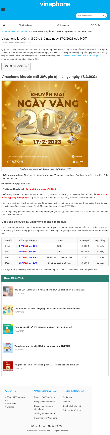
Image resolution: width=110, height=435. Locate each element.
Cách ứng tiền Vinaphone (45, 418)
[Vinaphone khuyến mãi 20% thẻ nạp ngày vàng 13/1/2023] (8, 348)
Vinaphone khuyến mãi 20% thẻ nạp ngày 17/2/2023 (85, 56)
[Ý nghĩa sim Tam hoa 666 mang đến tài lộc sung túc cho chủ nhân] (8, 366)
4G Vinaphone (63, 25)
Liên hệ (66, 401)
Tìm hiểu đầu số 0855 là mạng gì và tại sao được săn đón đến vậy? (47, 308)
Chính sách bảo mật (72, 406)
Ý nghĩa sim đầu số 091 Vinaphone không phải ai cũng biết (43, 327)
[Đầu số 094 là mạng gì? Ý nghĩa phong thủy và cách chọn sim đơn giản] (8, 291)
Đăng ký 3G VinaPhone (44, 397)
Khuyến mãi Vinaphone (19, 31)
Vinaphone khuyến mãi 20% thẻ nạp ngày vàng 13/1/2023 (42, 346)
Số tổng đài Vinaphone (44, 413)
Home (4, 31)
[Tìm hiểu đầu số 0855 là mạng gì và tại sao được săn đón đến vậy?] (8, 310)
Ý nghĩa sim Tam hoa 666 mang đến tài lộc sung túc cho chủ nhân (46, 365)
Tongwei (42, 426)
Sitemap (10, 407)
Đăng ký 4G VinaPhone (44, 401)
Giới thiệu (67, 397)
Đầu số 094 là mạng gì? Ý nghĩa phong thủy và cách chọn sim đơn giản (49, 290)
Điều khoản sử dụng (72, 410)
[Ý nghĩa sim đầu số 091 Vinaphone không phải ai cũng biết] (8, 329)
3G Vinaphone (25, 25)
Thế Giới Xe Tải (55, 426)
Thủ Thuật (95, 25)
